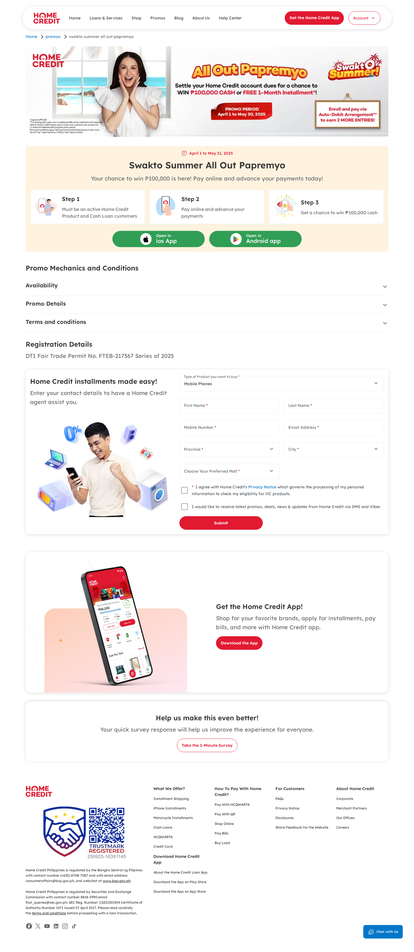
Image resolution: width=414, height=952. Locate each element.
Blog (178, 18)
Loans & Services (106, 18)
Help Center (230, 18)
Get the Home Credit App (314, 17)
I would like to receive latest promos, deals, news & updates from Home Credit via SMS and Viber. (286, 506)
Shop (136, 18)
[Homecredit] (39, 794)
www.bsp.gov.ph (116, 881)
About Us (201, 18)
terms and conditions (49, 913)
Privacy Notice (262, 486)
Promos (157, 18)
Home (75, 18)
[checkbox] (184, 490)
